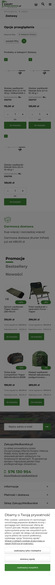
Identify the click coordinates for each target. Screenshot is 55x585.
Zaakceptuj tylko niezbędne (27, 550)
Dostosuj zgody (27, 559)
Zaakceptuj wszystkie (27, 567)
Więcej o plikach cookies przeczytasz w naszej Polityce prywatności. (25, 542)
